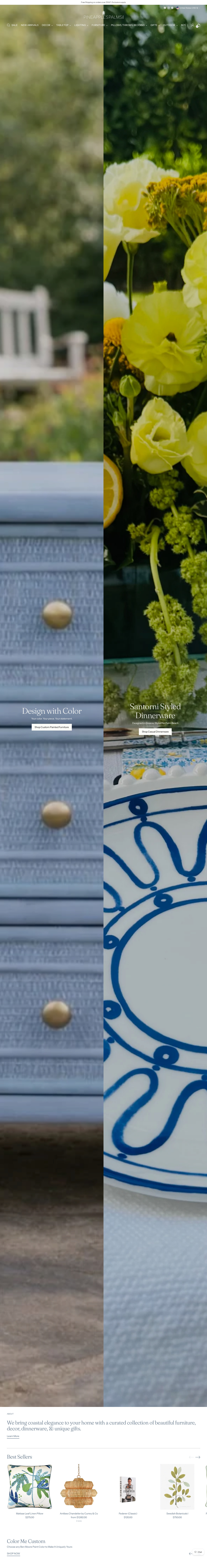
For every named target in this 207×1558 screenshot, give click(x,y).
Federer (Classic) (128, 1513)
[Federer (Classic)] (128, 1487)
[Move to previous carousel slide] (191, 1457)
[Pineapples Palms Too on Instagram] (168, 8)
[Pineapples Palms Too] (103, 15)
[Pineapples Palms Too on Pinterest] (172, 8)
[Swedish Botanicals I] (177, 1487)
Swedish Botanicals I (177, 1513)
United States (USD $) (189, 8)
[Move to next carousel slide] (197, 1457)
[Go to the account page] (192, 25)
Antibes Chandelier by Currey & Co (79, 1513)
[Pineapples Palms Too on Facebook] (165, 8)
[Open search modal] (8, 25)
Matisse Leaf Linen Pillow (29, 1513)
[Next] (187, 25)
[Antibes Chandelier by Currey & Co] (79, 1487)
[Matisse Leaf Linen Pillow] (30, 1487)
